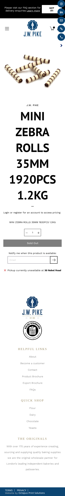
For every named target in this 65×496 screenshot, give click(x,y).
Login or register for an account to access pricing (31, 212)
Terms (9, 490)
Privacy (21, 490)
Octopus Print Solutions (31, 493)
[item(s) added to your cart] (52, 28)
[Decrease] (26, 232)
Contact (32, 369)
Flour (32, 408)
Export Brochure (32, 382)
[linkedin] (61, 12)
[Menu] (7, 28)
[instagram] (61, 3)
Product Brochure (32, 376)
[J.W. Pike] (32, 28)
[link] (61, 28)
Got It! (51, 9)
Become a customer (32, 363)
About (32, 356)
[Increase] (38, 232)
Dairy (33, 414)
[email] (61, 20)
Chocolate (32, 421)
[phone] (61, 37)
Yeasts (32, 427)
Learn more (33, 10)
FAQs (33, 389)
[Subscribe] (54, 260)
